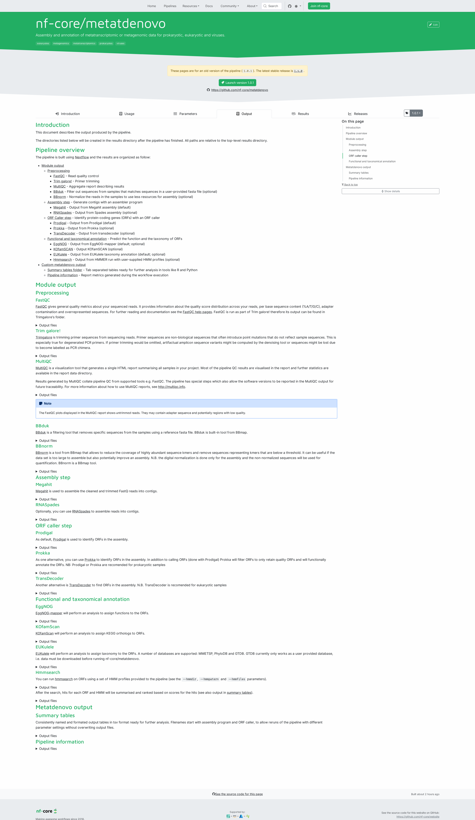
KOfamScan (45, 633)
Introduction (70, 114)
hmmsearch (64, 679)
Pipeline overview (356, 133)
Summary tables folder (65, 270)
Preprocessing (59, 171)
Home (152, 6)
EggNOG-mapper (49, 613)
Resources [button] (190, 6)
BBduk (58, 191)
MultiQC (59, 186)
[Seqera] (228, 816)
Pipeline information (63, 275)
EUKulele (60, 254)
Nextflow (82, 157)
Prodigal (59, 223)
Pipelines (170, 6)
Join (319, 6)
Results (303, 114)
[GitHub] (289, 6)
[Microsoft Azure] (241, 816)
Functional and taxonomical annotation (77, 239)
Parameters (187, 114)
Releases (360, 114)
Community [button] (229, 6)
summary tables (239, 692)
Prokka (58, 228)
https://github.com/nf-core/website (418, 816)
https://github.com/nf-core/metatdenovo (239, 90)
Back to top (351, 184)
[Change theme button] (298, 6)
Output (246, 114)
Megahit (59, 207)
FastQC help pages (197, 312)
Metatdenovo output (358, 167)
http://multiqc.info (171, 387)
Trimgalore (44, 337)
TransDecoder (64, 233)
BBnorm (59, 197)
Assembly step (59, 202)
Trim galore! (62, 181)
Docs (209, 6)
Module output (53, 165)
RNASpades (62, 212)
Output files (48, 325)
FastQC (59, 176)
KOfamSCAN (63, 249)
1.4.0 (298, 71)
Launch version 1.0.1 (240, 82)
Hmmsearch (62, 259)
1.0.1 (415, 113)
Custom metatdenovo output (64, 265)
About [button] (251, 6)
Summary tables (358, 172)
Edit (435, 24)
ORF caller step (358, 155)
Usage (129, 114)
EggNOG (60, 244)
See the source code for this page (239, 794)
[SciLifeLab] (247, 816)
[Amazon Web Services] (234, 816)
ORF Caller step (59, 218)
